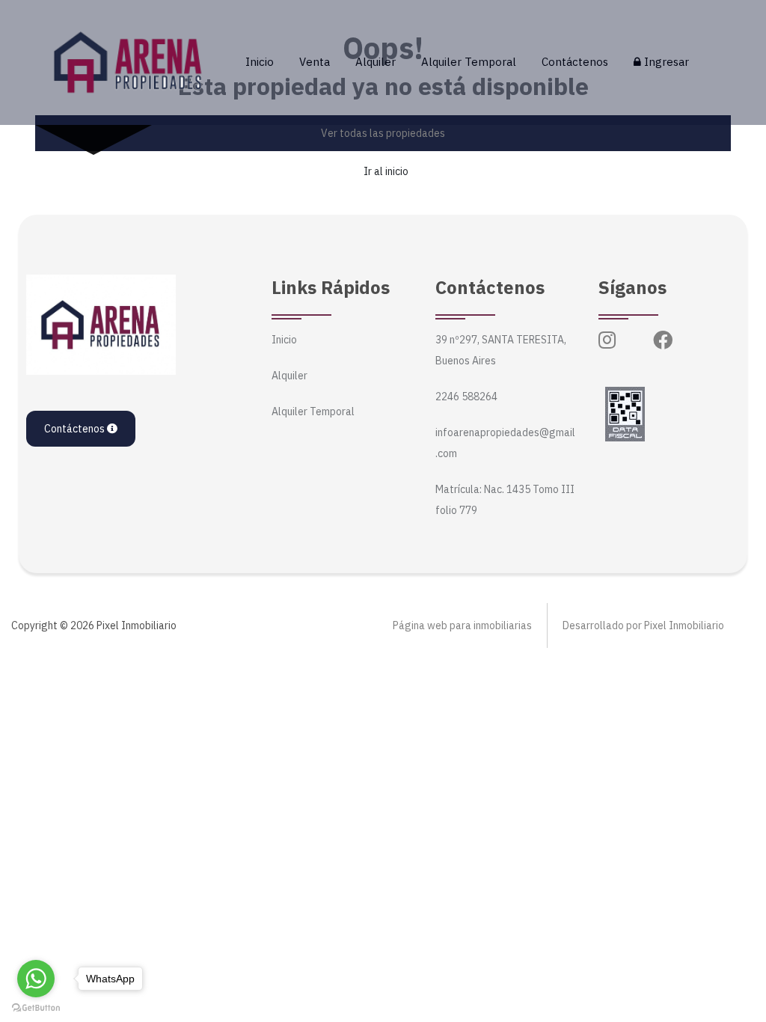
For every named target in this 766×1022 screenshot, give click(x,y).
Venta (314, 62)
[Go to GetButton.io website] (36, 1007)
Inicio (259, 62)
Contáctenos (575, 62)
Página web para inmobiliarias (462, 625)
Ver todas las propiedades (383, 133)
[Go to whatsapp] (36, 978)
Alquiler (375, 62)
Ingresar (665, 62)
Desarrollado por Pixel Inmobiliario (643, 625)
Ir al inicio (386, 171)
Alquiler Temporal (468, 62)
